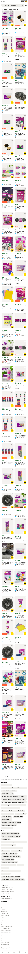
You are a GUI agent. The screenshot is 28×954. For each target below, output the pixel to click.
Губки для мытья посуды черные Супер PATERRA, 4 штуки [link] (7, 563)
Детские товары (4, 934)
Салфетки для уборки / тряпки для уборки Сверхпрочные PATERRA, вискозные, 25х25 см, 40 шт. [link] (7, 386)
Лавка (8, 952)
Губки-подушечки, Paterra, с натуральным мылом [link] (7, 255)
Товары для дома (5, 915)
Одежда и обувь (4, 913)
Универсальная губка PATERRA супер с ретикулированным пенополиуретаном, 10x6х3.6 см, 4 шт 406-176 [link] (20, 207)
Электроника (4, 911)
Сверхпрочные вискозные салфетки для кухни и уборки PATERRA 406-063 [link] (20, 639)
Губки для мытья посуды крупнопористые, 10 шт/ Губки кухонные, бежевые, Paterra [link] (20, 255)
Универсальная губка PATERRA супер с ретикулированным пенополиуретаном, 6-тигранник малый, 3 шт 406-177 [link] (20, 232)
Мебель (2, 905)
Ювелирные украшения (6, 935)
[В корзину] (12, 25)
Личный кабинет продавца (7, 887)
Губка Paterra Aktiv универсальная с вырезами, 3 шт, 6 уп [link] (6, 57)
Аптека (2, 917)
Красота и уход (4, 919)
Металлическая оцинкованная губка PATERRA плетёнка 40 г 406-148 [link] (7, 512)
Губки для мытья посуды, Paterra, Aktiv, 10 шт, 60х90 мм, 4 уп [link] (7, 463)
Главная (3, 952)
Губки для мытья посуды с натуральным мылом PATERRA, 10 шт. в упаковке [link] (7, 30)
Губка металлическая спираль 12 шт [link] (6, 280)
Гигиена (3, 909)
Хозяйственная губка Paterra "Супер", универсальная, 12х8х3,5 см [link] (20, 280)
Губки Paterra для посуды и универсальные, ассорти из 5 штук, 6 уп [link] (7, 437)
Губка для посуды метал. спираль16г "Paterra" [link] (20, 741)
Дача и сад (3, 922)
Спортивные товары (5, 928)
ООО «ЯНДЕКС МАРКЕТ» (10, 947)
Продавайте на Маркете (6, 889)
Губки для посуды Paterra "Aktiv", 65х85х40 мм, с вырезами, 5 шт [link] (20, 589)
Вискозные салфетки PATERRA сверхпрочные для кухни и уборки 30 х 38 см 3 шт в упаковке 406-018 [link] (7, 306)
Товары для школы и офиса (7, 926)
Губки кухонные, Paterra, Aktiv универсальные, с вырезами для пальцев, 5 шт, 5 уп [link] (7, 411)
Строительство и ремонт (6, 932)
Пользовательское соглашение (7, 938)
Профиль (25, 952)
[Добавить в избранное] (12, 12)
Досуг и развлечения (5, 904)
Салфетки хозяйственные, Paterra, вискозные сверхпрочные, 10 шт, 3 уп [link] (7, 639)
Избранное (14, 952)
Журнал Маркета (5, 944)
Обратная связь (4, 940)
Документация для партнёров (7, 891)
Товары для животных (6, 930)
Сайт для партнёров (5, 893)
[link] (6, 785)
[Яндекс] (11, 949)
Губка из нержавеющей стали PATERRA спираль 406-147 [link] (20, 108)
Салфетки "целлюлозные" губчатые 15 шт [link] (7, 334)
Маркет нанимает (5, 942)
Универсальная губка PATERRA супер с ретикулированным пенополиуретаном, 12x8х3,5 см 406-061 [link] (19, 30)
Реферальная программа (6, 898)
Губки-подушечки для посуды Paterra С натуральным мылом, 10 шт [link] (20, 664)
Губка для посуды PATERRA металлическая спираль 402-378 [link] (20, 56)
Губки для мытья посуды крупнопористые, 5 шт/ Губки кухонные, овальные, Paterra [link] (7, 767)
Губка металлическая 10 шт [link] (20, 306)
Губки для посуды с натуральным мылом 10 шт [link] (20, 134)
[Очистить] (22, 5)
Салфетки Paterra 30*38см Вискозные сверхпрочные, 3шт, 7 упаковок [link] (6, 590)
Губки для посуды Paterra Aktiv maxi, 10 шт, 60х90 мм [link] (20, 463)
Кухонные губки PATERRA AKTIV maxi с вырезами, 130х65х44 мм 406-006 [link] (7, 83)
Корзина (19, 952)
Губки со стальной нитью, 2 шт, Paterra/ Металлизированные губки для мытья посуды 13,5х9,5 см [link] (7, 741)
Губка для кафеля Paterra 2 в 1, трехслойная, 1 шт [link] (7, 108)
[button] (26, 5)
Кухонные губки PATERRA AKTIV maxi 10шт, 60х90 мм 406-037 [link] (7, 182)
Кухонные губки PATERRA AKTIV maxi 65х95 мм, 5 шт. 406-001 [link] (20, 538)
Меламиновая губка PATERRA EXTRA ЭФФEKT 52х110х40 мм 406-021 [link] (20, 616)
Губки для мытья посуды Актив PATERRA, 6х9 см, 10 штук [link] (20, 512)
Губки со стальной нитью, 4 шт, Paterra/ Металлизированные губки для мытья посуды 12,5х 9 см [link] (7, 207)
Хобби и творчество (5, 920)
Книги (2, 924)
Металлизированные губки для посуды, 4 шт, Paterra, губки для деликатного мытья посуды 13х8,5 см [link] (20, 83)
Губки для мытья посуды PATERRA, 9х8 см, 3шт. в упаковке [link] (7, 360)
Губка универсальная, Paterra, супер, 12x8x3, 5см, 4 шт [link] (20, 182)
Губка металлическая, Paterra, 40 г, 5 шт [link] (20, 332)
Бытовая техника (5, 907)
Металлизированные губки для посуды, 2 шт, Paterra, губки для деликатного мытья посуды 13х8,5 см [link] (20, 690)
